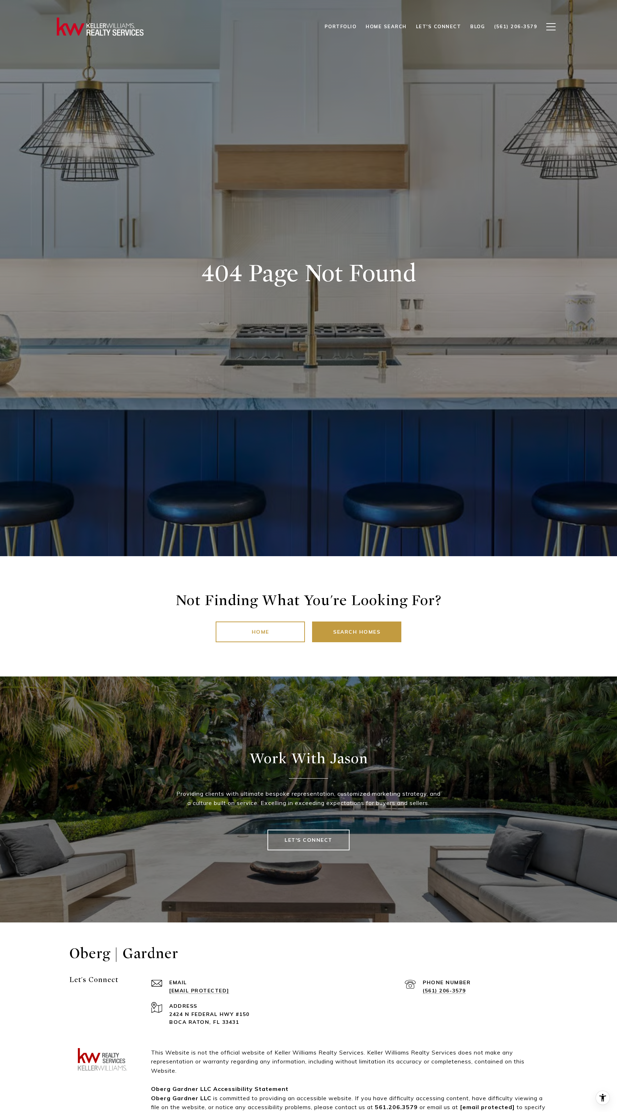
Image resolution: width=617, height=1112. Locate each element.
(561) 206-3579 (444, 990)
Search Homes (356, 632)
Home (260, 632)
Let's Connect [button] (308, 840)
